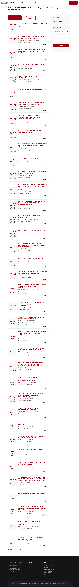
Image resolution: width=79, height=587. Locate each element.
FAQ (13, 571)
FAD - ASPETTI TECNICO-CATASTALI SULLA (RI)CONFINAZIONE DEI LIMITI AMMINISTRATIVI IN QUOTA (31, 230)
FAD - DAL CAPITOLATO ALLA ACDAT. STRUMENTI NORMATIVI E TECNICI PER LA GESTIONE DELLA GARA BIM (31, 51)
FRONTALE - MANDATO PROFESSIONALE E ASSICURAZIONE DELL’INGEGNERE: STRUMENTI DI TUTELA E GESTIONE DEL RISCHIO (31, 379)
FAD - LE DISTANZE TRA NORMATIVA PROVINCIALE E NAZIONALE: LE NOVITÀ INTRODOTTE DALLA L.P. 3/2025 (32, 145)
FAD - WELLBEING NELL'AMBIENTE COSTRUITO (31, 64)
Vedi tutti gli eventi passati (14, 549)
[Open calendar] (67, 35)
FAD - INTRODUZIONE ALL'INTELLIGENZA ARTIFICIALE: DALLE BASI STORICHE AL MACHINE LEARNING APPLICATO (31, 245)
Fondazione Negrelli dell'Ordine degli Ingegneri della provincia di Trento (38, 583)
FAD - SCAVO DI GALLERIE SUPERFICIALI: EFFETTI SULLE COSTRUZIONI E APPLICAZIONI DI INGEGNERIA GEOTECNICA (31, 202)
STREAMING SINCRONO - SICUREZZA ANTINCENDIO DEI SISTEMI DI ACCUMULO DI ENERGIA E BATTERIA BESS (32, 349)
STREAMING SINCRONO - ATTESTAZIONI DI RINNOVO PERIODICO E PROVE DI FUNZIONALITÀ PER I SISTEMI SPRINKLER (32, 508)
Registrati (73, 2)
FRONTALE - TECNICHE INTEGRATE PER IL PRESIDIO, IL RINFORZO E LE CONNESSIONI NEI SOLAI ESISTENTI (32, 286)
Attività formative (14, 2)
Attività (30, 565)
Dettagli (44, 31)
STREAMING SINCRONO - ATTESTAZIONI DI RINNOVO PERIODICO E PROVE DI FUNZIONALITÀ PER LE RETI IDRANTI (32, 493)
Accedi (65, 2)
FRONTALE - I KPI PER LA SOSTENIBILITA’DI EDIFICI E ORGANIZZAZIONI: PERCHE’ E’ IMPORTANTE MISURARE (32, 333)
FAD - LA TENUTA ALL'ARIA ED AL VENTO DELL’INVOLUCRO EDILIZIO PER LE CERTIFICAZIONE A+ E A (33, 23)
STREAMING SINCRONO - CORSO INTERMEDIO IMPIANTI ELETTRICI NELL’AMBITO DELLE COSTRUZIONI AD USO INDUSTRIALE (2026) (30, 364)
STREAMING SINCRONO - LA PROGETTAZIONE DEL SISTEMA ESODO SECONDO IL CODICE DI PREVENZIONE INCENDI (31, 395)
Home (8, 2)
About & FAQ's (21, 2)
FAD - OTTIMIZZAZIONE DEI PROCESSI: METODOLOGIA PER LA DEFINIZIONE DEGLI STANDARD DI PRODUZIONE (30, 117)
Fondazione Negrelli (33, 2)
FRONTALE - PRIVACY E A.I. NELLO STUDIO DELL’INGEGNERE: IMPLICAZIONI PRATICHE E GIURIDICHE (30, 523)
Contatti (27, 2)
